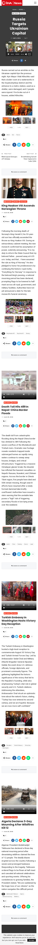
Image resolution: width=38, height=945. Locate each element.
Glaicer (26, 544)
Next (33, 188)
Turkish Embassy (18, 745)
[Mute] (26, 54)
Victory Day (27, 745)
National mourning (7, 896)
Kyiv (13, 134)
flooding (20, 544)
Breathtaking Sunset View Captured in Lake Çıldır (28, 159)
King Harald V (20, 333)
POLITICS (23, 201)
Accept (31, 940)
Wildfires (16, 896)
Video (16, 13)
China (13, 544)
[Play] (8, 54)
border (8, 544)
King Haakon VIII (11, 333)
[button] (19, 49)
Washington (6, 748)
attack (8, 134)
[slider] (17, 54)
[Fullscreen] (29, 54)
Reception (9, 745)
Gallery (9, 201)
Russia (18, 134)
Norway (28, 333)
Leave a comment (20, 172)
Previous (4, 188)
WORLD (22, 13)
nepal (31, 544)
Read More (19, 943)
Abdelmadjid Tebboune (12, 894)
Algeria (22, 894)
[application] (19, 49)
